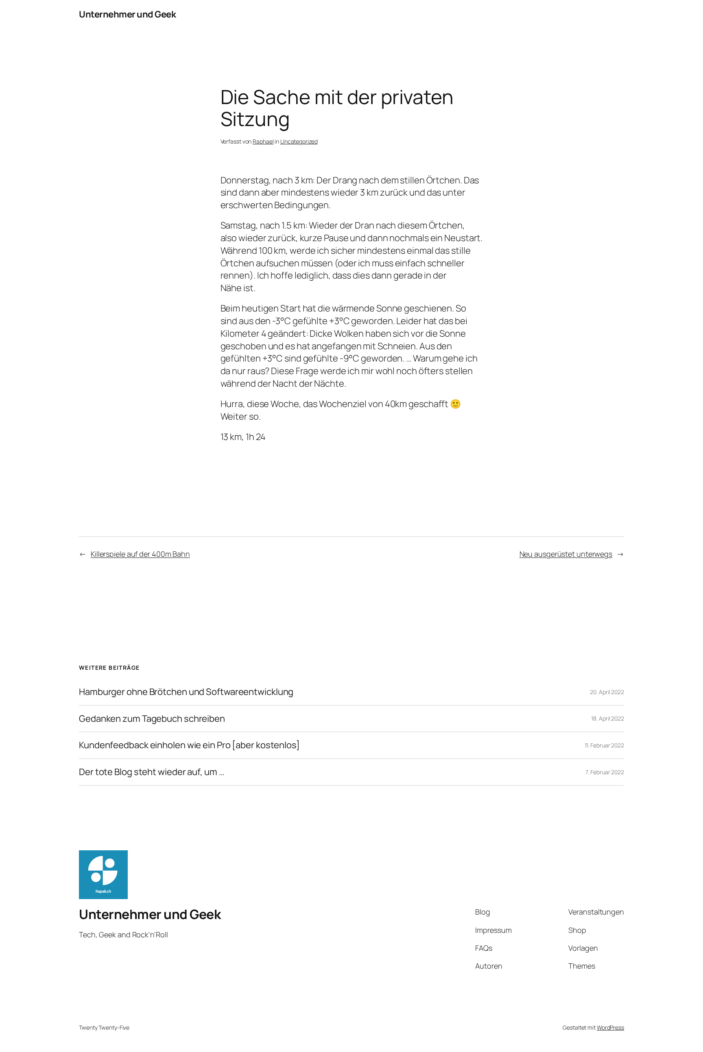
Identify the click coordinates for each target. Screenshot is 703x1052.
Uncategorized (299, 141)
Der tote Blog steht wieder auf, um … (151, 772)
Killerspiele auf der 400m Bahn (140, 554)
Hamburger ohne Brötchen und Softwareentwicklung (186, 692)
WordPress (610, 1027)
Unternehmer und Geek (127, 14)
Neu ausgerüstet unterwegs (566, 554)
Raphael (263, 141)
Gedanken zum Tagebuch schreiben (152, 719)
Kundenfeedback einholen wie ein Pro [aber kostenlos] (189, 745)
